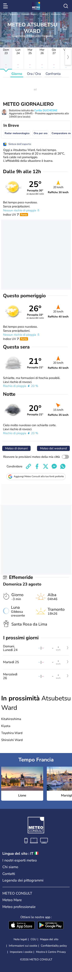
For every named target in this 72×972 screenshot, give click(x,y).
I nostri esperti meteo (19, 860)
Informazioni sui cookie (23, 946)
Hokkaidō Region (29, 14)
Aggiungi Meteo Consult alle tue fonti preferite (39, 476)
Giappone (14, 14)
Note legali (20, 939)
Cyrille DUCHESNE (45, 110)
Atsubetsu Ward (58, 14)
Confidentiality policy (54, 946)
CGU (33, 939)
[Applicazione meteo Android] (50, 925)
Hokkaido (44, 14)
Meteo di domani (16, 448)
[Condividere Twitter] (45, 466)
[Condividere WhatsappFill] (62, 466)
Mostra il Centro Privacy (51, 952)
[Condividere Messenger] (54, 466)
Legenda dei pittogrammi (22, 880)
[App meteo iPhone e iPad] (22, 925)
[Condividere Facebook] (37, 466)
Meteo (4, 14)
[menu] (6, 6)
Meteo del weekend (53, 448)
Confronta (53, 73)
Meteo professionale (19, 906)
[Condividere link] (28, 466)
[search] (66, 6)
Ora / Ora (34, 73)
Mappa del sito (49, 939)
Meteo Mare (12, 900)
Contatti (8, 873)
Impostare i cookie (21, 952)
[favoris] (65, 28)
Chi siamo (10, 867)
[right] (68, 57)
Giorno (16, 73)
